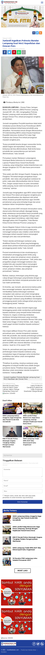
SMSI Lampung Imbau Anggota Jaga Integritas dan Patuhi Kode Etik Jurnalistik (27, 518)
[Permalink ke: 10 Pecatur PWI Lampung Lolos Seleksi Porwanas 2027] (7, 561)
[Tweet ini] (9, 52)
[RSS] (40, 33)
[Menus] (42, 2)
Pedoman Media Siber (28, 650)
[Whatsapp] (19, 52)
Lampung (21, 48)
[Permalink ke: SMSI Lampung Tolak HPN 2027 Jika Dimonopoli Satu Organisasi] (32, 431)
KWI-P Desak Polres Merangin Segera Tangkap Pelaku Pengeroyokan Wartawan (10, 442)
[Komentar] (24, 52)
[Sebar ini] (5, 52)
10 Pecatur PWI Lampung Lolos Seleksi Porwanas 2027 (25, 559)
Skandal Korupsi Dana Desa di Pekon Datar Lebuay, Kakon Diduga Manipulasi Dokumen (11, 387)
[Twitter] (37, 33)
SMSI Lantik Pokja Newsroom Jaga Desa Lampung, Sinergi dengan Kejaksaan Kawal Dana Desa (32, 420)
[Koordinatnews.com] (9, 2)
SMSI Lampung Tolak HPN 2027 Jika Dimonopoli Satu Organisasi (27, 549)
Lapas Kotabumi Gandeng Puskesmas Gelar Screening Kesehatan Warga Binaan (33, 387)
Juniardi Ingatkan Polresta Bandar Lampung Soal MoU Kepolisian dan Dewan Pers (21, 378)
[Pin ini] (14, 52)
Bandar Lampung (13, 48)
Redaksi (3, 652)
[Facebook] (34, 33)
